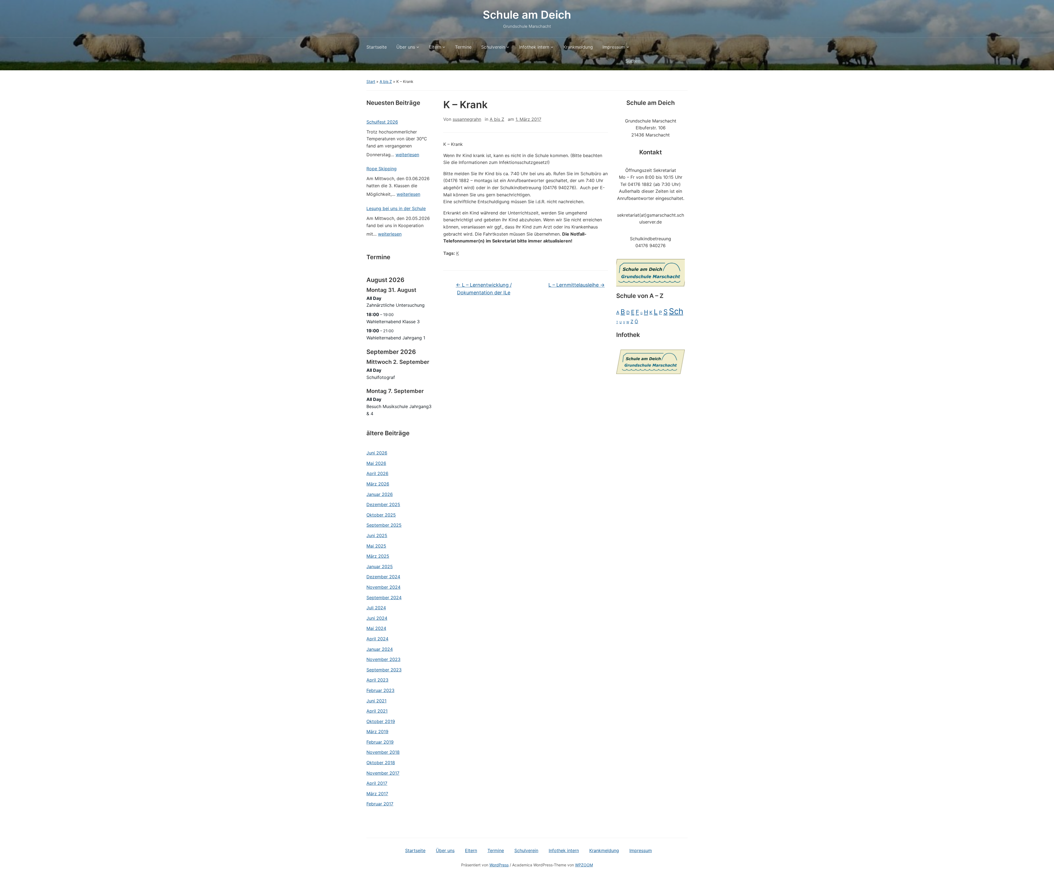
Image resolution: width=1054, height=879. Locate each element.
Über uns (405, 47)
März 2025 (377, 556)
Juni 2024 (376, 618)
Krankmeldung (578, 47)
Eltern (435, 47)
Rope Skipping (381, 168)
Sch (676, 311)
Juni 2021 (376, 701)
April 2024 (377, 638)
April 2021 (377, 711)
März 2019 (377, 731)
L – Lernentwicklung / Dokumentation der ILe (484, 289)
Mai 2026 (376, 463)
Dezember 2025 (383, 504)
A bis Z (386, 81)
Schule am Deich (527, 14)
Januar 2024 (379, 649)
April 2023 (377, 680)
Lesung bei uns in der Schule (396, 208)
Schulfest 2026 (382, 122)
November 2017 (382, 773)
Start (370, 81)
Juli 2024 (376, 607)
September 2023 (384, 669)
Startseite (376, 47)
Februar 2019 (380, 742)
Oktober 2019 (380, 721)
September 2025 (384, 525)
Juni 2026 (376, 453)
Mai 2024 (376, 628)
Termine (463, 47)
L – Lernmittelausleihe (576, 285)
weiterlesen (407, 156)
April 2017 (376, 783)
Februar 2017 (379, 804)
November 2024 (383, 587)
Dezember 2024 (383, 576)
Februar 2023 (380, 690)
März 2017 (377, 793)
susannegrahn (467, 119)
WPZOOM (584, 865)
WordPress (499, 865)
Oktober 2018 (380, 762)
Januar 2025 (379, 566)
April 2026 (377, 473)
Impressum (613, 47)
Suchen (681, 61)
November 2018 (383, 752)
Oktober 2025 (381, 515)
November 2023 (383, 659)
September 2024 (384, 597)
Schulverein (493, 47)
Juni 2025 (376, 535)
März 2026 (377, 484)
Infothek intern (534, 47)
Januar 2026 (379, 494)
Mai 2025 (376, 546)
